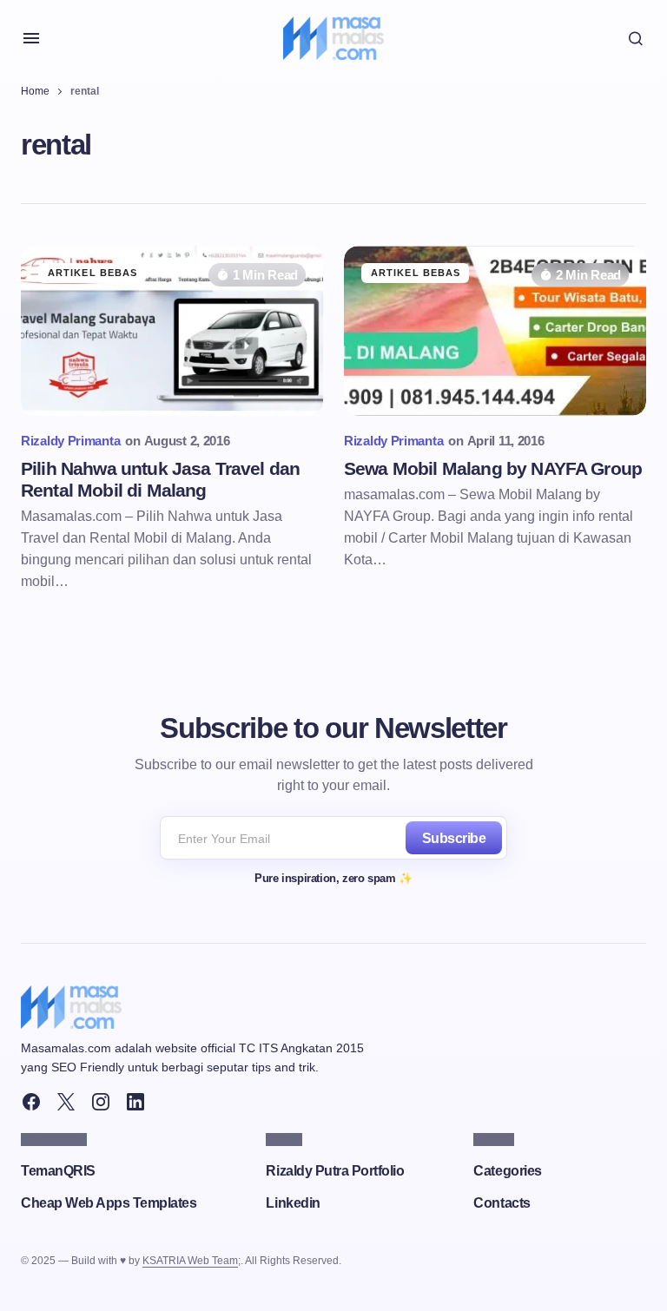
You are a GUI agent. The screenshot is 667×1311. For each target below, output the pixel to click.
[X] (66, 1101)
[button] (31, 38)
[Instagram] (100, 1101)
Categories (507, 1170)
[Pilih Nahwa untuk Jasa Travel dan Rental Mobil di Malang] (172, 331)
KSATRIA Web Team (190, 1261)
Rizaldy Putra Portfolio (335, 1170)
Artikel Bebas (92, 272)
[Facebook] (31, 1101)
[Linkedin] (135, 1101)
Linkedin (293, 1203)
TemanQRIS (58, 1170)
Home (35, 91)
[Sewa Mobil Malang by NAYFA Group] (495, 331)
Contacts (501, 1203)
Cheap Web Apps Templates (108, 1203)
